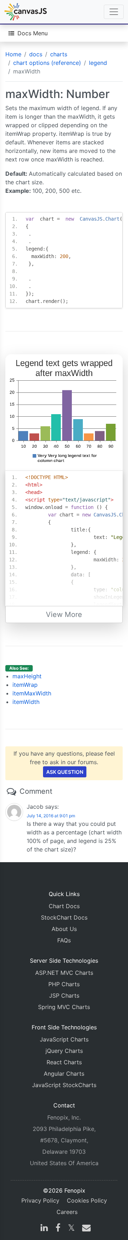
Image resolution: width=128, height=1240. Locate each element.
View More (64, 614)
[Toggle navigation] (114, 12)
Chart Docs (64, 906)
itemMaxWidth (31, 693)
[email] (85, 1229)
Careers (67, 1211)
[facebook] (58, 1229)
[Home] (25, 12)
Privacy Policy (40, 1200)
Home (13, 54)
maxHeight (27, 676)
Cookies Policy (87, 1200)
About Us (64, 928)
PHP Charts (64, 984)
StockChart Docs (64, 917)
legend (98, 62)
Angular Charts (64, 1073)
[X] (71, 1229)
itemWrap (25, 684)
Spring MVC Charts (64, 1006)
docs (35, 54)
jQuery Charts (64, 1050)
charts (58, 54)
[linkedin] (44, 1229)
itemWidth (25, 701)
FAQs (64, 940)
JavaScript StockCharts (64, 1085)
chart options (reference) (47, 62)
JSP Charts (64, 995)
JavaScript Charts (64, 1039)
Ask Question (64, 772)
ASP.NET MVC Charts (64, 972)
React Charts (64, 1062)
